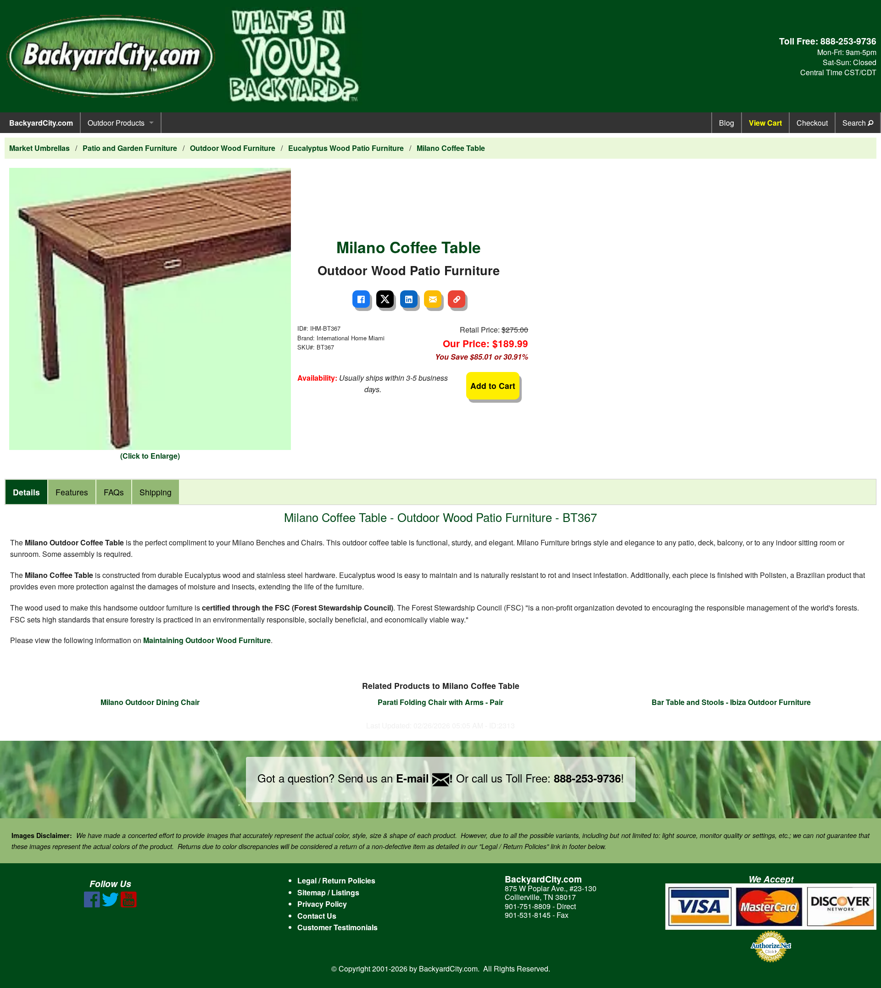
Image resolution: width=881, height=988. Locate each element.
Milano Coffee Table (451, 148)
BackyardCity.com (41, 122)
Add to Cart (492, 385)
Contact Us (316, 915)
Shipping (155, 492)
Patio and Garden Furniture (130, 148)
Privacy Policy (322, 904)
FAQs (114, 492)
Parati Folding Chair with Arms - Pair (440, 702)
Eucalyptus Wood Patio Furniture (346, 148)
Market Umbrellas (39, 148)
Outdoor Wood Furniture (232, 148)
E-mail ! (424, 778)
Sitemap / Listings (328, 892)
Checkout (812, 122)
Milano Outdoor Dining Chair (150, 702)
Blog (726, 122)
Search (855, 122)
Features (72, 492)
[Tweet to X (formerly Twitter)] (385, 299)
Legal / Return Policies (336, 880)
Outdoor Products (116, 122)
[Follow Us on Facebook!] (92, 904)
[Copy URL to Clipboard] (456, 299)
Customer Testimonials (337, 927)
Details (26, 492)
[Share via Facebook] (361, 299)
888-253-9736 (848, 40)
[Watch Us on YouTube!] (129, 904)
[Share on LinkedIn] (409, 299)
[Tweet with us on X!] (110, 904)
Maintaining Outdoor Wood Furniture (207, 640)
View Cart (765, 122)
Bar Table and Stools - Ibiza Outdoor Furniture (731, 702)
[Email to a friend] (432, 299)
